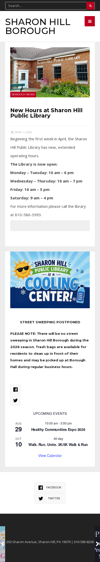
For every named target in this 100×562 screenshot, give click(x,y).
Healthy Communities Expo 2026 (58, 429)
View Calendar (50, 455)
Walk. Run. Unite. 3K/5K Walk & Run (58, 444)
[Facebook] (15, 390)
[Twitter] (15, 401)
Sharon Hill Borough (38, 26)
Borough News (23, 94)
